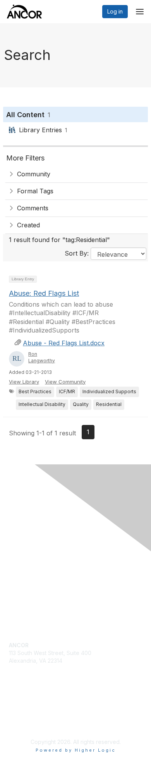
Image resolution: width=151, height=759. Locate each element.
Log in (115, 11)
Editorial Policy (27, 722)
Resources (22, 571)
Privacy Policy (27, 715)
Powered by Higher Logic (76, 750)
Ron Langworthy (41, 357)
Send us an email (30, 668)
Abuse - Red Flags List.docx (64, 343)
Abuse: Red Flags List (44, 293)
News (16, 586)
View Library (24, 382)
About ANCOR (27, 594)
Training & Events (31, 579)
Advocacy (22, 564)
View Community (65, 382)
